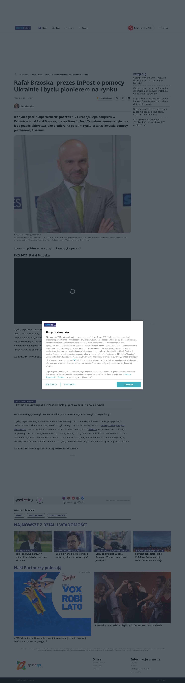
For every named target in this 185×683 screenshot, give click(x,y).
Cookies (61, 377)
